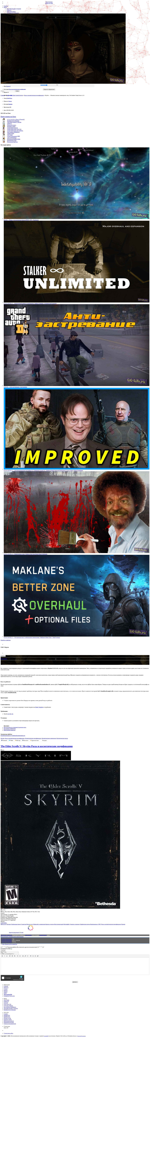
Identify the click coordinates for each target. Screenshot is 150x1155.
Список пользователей (10, 1023)
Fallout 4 (9, 10)
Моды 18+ (3, 924)
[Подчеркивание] (7, 956)
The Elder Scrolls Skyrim (16, 95)
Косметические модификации (33, 738)
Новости (6, 987)
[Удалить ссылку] (27, 956)
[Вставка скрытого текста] (38, 956)
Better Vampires (39, 707)
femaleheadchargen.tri (6, 735)
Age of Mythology (11, 137)
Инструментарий (58, 924)
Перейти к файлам (5, 640)
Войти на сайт (49, 3)
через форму (28, 935)
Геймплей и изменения (39, 924)
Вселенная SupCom (12, 142)
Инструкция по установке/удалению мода (15, 727)
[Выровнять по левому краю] (10, 956)
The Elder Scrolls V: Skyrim (14, 8)
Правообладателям (9, 1022)
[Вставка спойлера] (35, 956)
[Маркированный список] (17, 956)
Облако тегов (7, 1018)
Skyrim (2, 738)
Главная (6, 986)
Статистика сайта (8, 1033)
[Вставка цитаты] (31, 956)
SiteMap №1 (7, 1015)
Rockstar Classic (11, 126)
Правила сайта (8, 1019)
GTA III (6, 1002)
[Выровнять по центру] (12, 956)
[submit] (17, 91)
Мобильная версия (9, 1021)
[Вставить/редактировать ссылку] (25, 956)
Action (2, 923)
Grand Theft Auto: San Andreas (15, 130)
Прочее (123, 924)
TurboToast (9, 98)
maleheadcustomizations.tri (18, 735)
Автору (10, 101)
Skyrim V (8, 86)
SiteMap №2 (7, 1016)
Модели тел (29, 924)
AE (12, 714)
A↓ (4, 655)
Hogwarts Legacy (11, 11)
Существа (23, 924)
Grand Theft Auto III (12, 127)
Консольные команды (9, 730)
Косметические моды (62, 738)
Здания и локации (75, 924)
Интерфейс (67, 924)
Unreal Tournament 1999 (13, 136)
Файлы (6, 990)
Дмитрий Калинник (81, 1036)
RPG (5, 923)
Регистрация (49, 2)
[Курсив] (4, 956)
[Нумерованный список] (20, 956)
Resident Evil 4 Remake (13, 13)
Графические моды (85, 924)
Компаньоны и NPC (95, 924)
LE (8, 714)
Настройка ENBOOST (10, 728)
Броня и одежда (50, 924)
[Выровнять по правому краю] (14, 956)
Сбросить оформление (49, 89)
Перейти (10, 104)
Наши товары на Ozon (8, 116)
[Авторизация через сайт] (12, 949)
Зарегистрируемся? (14, 932)
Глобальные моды (16, 924)
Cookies (6, 1014)
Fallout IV (6, 1001)
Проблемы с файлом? (6, 935)
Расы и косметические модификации (34, 95)
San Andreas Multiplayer (13, 132)
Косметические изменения (49, 738)
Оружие (8, 924)
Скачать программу (6, 939)
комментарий (43, 935)
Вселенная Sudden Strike (13, 139)
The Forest (10, 135)
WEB (5, 993)
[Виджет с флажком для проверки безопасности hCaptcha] (12, 978)
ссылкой (46, 1036)
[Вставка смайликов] (23, 956)
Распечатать (4, 658)
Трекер (5, 991)
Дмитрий (10, 95)
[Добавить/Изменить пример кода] (33, 956)
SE (10, 714)
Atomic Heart (10, 133)
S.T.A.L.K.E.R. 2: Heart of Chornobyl (16, 119)
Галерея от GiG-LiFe (9, 996)
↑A (1, 655)
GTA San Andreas (8, 1005)
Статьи (6, 989)
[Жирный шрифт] (2, 956)
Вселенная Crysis (11, 140)
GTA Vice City (7, 1004)
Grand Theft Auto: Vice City (14, 129)
